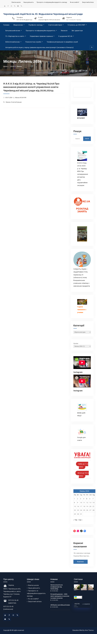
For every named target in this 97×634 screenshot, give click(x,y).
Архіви (75, 343)
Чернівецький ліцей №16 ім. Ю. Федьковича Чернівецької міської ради (43, 14)
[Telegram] (5, 619)
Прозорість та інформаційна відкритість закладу (52, 2)
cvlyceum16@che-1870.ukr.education (49, 19)
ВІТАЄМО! (81, 118)
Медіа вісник (18, 25)
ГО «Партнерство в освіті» (14, 36)
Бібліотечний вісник (12, 42)
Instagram (78, 372)
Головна (6, 25)
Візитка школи (16, 2)
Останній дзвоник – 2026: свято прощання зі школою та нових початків (59, 596)
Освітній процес (16, 102)
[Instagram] (13, 615)
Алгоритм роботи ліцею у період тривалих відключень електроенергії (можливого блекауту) (39, 47)
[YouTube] (5, 615)
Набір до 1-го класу (83, 465)
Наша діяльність (28, 2)
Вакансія (64, 30)
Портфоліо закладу (36, 25)
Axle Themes (89, 630)
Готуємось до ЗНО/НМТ (76, 25)
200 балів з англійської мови (60, 605)
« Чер (75, 520)
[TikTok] (17, 615)
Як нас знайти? (74, 2)
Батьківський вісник (12, 30)
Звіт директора (77, 30)
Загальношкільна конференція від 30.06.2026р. (56, 587)
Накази (8, 102)
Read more (80, 562)
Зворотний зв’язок (88, 2)
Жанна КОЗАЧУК (20, 97)
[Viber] (9, 619)
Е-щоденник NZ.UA (65, 36)
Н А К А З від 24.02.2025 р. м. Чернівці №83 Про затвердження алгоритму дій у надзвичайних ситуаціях (82, 174)
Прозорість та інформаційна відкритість (40, 30)
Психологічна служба (33, 42)
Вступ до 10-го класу (83, 474)
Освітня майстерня (55, 25)
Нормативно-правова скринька (41, 36)
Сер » (80, 520)
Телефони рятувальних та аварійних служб (62, 42)
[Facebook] (9, 615)
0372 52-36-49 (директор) (24, 19)
